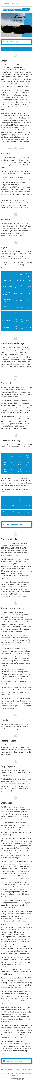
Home (5, 9)
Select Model (11, 9)
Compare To (18, 9)
